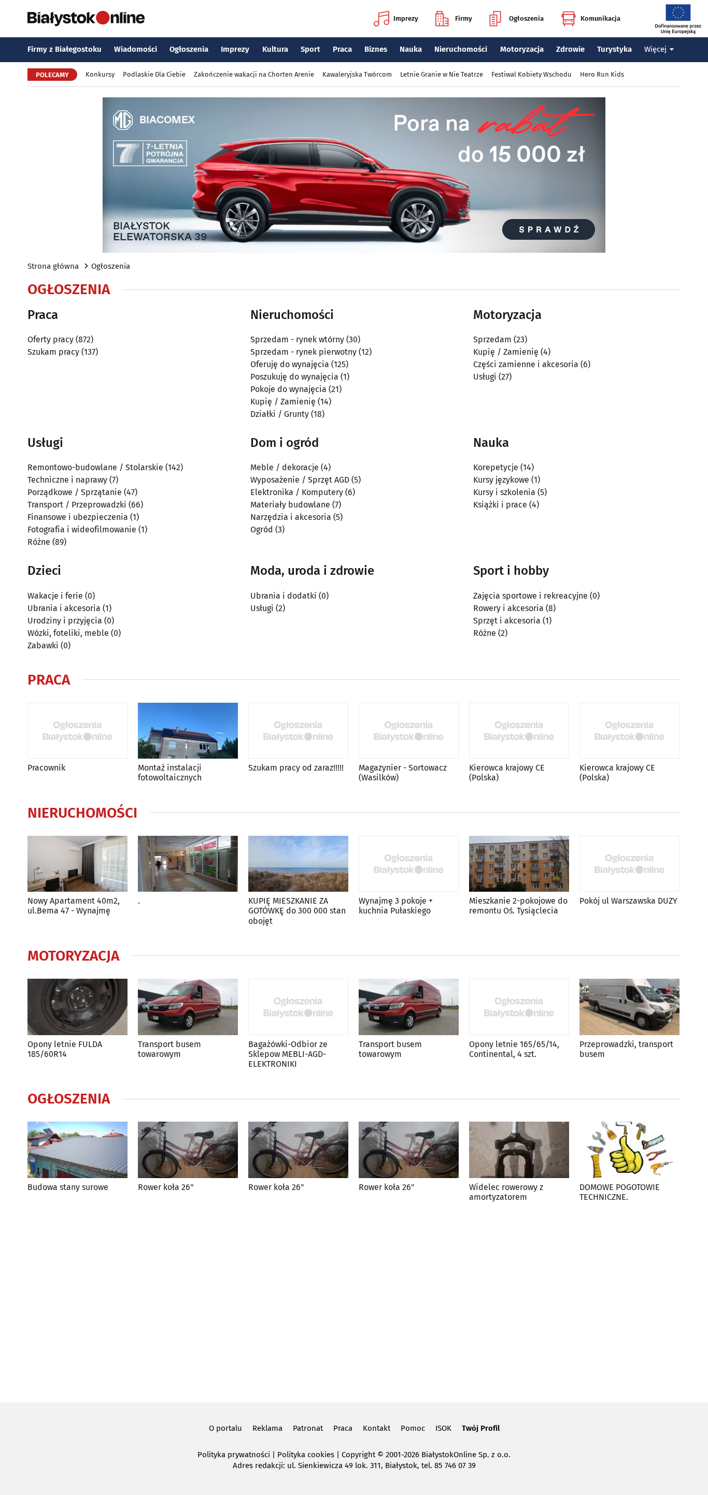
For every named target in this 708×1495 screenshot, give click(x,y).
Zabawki (43, 645)
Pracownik (46, 768)
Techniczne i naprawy (67, 480)
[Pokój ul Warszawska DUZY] (629, 864)
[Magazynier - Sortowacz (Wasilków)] (409, 731)
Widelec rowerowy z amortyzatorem (506, 1192)
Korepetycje (495, 467)
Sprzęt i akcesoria (507, 621)
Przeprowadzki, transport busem (626, 1049)
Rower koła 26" (165, 1187)
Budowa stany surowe (67, 1187)
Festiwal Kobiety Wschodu (531, 74)
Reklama (267, 1428)
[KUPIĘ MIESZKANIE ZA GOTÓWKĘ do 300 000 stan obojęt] (298, 864)
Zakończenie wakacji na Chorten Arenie (254, 74)
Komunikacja (600, 18)
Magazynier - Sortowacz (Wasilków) (403, 772)
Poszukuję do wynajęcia (294, 377)
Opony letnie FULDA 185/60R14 (64, 1049)
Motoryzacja (522, 49)
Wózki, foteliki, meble (68, 633)
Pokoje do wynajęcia (288, 389)
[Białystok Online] (86, 18)
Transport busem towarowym (169, 1049)
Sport (310, 49)
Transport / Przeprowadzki (76, 505)
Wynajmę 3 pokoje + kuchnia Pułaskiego (396, 906)
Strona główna (53, 266)
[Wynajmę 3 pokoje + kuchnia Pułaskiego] (409, 864)
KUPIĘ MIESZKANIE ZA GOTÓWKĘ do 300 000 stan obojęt (297, 910)
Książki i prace (500, 505)
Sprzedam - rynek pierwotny (303, 352)
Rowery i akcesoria (508, 608)
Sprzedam (492, 339)
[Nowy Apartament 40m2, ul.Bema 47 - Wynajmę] (77, 864)
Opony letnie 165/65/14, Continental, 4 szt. (514, 1049)
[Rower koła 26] (188, 1150)
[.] (188, 864)
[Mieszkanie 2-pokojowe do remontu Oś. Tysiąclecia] (519, 864)
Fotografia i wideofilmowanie (81, 529)
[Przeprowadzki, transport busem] (629, 1007)
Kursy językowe (501, 480)
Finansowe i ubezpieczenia (77, 517)
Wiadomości (135, 49)
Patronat (308, 1428)
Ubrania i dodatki (283, 596)
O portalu (225, 1428)
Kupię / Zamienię (283, 402)
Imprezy (405, 18)
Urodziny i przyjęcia (64, 621)
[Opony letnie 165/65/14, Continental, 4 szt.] (519, 1007)
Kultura (275, 49)
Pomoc (413, 1428)
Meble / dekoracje (284, 467)
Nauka (411, 49)
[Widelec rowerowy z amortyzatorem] (519, 1150)
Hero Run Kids (602, 74)
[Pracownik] (77, 731)
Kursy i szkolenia (504, 492)
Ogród (261, 529)
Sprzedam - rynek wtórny (297, 339)
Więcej (655, 49)
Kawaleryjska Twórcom (357, 74)
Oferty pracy (50, 339)
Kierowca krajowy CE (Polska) (507, 772)
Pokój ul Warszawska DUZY (628, 901)
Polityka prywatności (233, 1454)
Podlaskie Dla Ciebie (154, 74)
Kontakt (376, 1428)
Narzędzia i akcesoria (290, 517)
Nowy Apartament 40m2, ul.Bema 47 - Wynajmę (73, 906)
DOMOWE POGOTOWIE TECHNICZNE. (619, 1192)
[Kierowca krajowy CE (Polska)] (519, 731)
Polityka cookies (305, 1454)
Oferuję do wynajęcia (289, 364)
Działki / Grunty (279, 414)
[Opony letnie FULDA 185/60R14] (77, 1007)
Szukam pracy (53, 352)
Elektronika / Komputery (296, 492)
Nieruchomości (460, 49)
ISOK (443, 1428)
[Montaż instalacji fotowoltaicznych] (188, 731)
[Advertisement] (354, 1300)
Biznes (375, 49)
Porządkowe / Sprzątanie (74, 492)
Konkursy (100, 74)
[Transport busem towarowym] (188, 1007)
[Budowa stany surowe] (77, 1150)
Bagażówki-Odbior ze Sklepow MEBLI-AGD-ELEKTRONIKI (288, 1054)
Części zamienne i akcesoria (525, 364)
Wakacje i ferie (55, 596)
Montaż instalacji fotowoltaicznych (170, 772)
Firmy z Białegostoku (64, 49)
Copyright (358, 1454)
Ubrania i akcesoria (64, 608)
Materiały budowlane (290, 505)
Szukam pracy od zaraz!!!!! (296, 768)
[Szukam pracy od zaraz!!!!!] (298, 731)
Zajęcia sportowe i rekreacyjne (530, 596)
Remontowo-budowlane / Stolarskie (95, 467)
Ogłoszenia (526, 18)
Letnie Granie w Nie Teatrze (441, 74)
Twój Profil (481, 1428)
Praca (342, 49)
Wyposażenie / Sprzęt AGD (299, 480)
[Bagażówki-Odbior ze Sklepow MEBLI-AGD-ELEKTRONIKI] (298, 1007)
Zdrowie (570, 49)
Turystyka (614, 49)
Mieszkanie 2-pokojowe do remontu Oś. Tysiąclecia (518, 906)
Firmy (463, 18)
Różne (38, 542)
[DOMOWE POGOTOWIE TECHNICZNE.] (629, 1150)
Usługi (485, 377)
